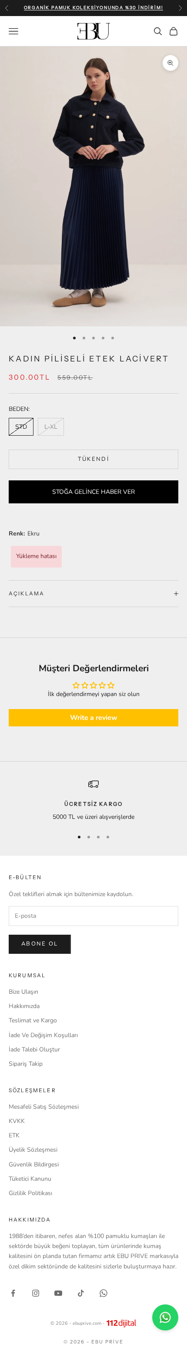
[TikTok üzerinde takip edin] (81, 1293)
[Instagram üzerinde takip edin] (35, 1293)
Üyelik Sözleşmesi (33, 1150)
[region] (93, 800)
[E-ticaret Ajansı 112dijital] (121, 1323)
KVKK (17, 1121)
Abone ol (39, 944)
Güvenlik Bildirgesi (34, 1164)
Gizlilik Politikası (30, 1193)
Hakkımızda (24, 1006)
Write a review (93, 718)
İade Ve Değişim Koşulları (43, 1035)
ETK (14, 1135)
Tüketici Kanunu (30, 1179)
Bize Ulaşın (23, 992)
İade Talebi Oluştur (34, 1049)
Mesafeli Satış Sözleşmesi (44, 1107)
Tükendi (93, 459)
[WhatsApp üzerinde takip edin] (103, 1293)
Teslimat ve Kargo (33, 1020)
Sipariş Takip (26, 1064)
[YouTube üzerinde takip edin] (58, 1293)
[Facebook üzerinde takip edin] (13, 1293)
